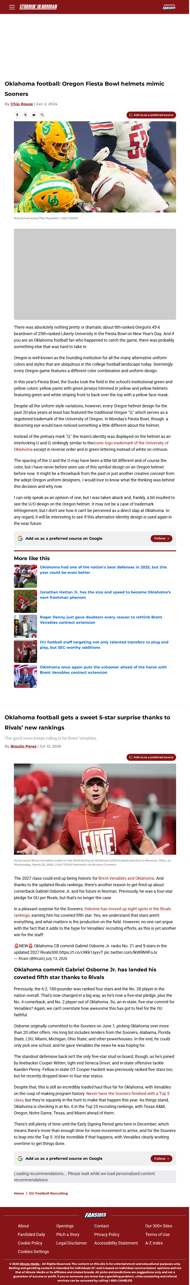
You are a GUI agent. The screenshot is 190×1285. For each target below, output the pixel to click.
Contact (101, 1225)
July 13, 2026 (56, 958)
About (23, 1225)
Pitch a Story (67, 1234)
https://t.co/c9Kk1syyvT (81, 952)
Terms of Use (157, 1234)
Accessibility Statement (116, 1243)
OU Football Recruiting (48, 1193)
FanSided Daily (31, 1234)
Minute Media (29, 1264)
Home (19, 1193)
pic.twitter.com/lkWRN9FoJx (130, 952)
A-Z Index (154, 1243)
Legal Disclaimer (71, 1243)
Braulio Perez (24, 746)
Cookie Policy (30, 1243)
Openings (65, 1225)
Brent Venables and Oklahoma (126, 878)
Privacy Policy (107, 1234)
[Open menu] (12, 7)
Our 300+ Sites (158, 1225)
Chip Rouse (22, 104)
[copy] (42, 115)
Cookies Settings (33, 1251)
